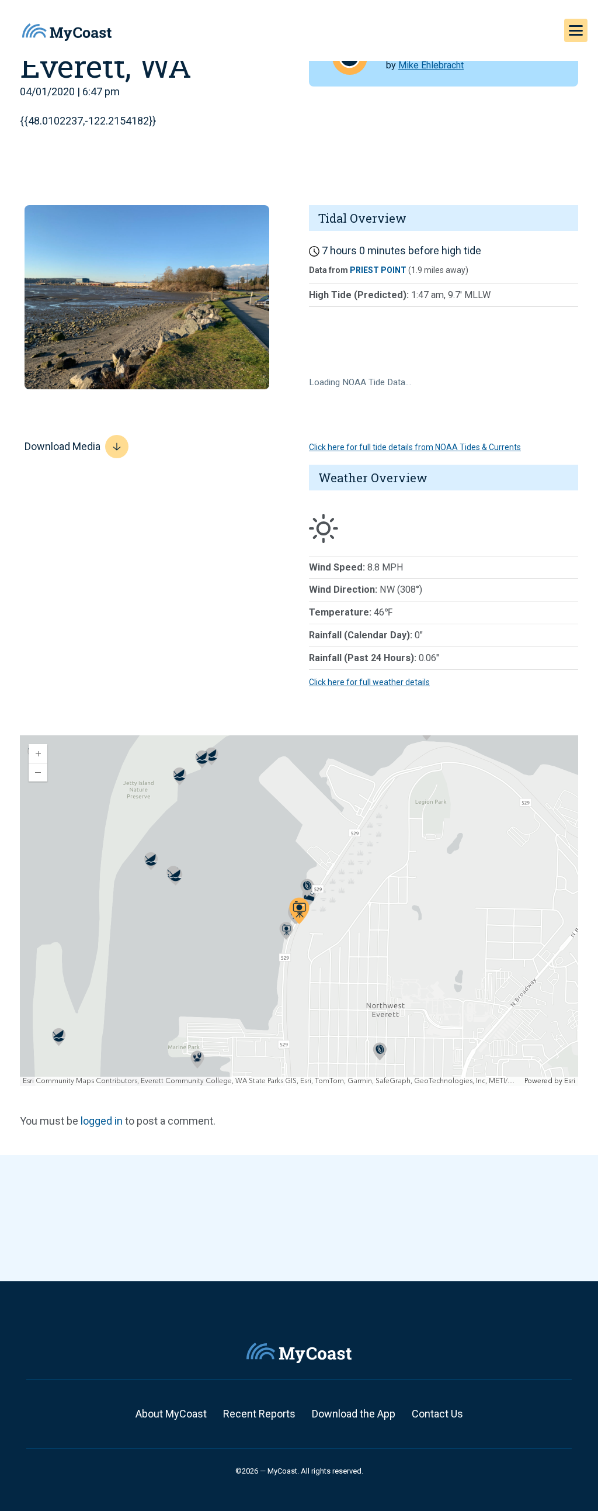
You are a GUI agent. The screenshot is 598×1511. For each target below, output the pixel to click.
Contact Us (437, 1414)
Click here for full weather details (369, 682)
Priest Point (378, 270)
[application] (299, 910)
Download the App (353, 1414)
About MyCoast (171, 1414)
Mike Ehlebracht (431, 65)
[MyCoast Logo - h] (67, 32)
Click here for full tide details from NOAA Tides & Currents (415, 447)
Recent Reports (259, 1414)
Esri (569, 1081)
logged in (102, 1121)
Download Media (62, 446)
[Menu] (575, 30)
